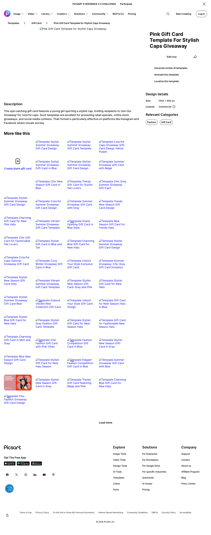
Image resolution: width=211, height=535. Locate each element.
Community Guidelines (137, 512)
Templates (118, 477)
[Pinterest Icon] (53, 474)
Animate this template (166, 74)
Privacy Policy (42, 512)
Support (185, 453)
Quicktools (148, 477)
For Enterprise (149, 453)
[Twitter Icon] (16, 474)
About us (186, 465)
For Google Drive (151, 465)
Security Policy (169, 512)
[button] (19, 14)
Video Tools (119, 459)
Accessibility (185, 512)
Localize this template (166, 81)
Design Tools (120, 465)
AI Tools (117, 471)
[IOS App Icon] (9, 464)
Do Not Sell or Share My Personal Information (73, 512)
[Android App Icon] (23, 464)
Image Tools (119, 453)
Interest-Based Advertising (110, 512)
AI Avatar (147, 483)
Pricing (146, 489)
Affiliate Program (190, 471)
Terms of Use (26, 512)
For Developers (150, 459)
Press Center (188, 483)
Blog (183, 477)
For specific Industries (154, 471)
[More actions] (58, 145)
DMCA (155, 512)
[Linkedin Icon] (35, 474)
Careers (185, 459)
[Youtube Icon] (44, 474)
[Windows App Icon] (36, 464)
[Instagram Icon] (25, 474)
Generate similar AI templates (170, 68)
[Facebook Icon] (7, 474)
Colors (116, 483)
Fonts (116, 489)
